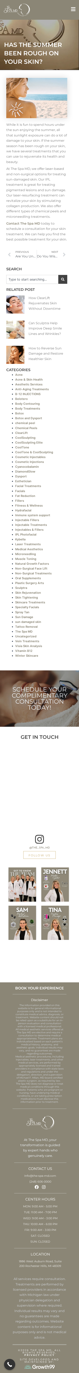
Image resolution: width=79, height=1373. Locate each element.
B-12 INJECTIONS (28, 394)
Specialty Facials (27, 607)
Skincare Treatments (30, 602)
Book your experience (39, 988)
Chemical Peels (26, 428)
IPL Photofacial (25, 534)
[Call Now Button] (9, 1364)
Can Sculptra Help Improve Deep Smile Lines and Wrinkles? (45, 328)
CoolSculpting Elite (29, 442)
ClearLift (21, 433)
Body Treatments (27, 408)
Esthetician (23, 481)
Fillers (19, 501)
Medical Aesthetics (29, 549)
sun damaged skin (28, 622)
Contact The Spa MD (23, 223)
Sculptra (21, 588)
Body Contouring (27, 404)
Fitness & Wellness (29, 505)
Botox (19, 413)
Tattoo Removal (26, 627)
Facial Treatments (28, 486)
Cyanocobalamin (27, 467)
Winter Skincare (26, 656)
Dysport (21, 476)
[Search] (62, 279)
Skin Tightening (26, 597)
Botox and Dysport (28, 418)
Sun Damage (24, 617)
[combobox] (32, 279)
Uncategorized (25, 636)
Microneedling (25, 554)
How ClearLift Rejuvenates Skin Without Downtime (45, 303)
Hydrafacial (23, 510)
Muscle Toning (25, 559)
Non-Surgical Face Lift (31, 568)
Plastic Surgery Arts (29, 583)
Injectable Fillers (27, 520)
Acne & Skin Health (29, 379)
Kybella (20, 539)
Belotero (21, 399)
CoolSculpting (25, 438)
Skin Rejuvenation (28, 593)
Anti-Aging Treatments (32, 389)
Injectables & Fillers (29, 530)
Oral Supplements (28, 578)
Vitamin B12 (23, 651)
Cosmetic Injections (29, 462)
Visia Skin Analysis (28, 646)
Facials (20, 491)
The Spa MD (24, 631)
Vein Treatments (27, 641)
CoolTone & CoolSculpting (34, 452)
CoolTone (22, 447)
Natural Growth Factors (32, 564)
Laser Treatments (28, 544)
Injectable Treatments (31, 525)
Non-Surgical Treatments (33, 573)
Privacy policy (39, 1354)
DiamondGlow (25, 471)
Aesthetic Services (29, 384)
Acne (19, 375)
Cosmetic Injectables (30, 457)
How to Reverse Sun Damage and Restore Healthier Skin (46, 353)
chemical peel (25, 423)
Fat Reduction (25, 496)
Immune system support (32, 515)
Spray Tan (22, 612)
